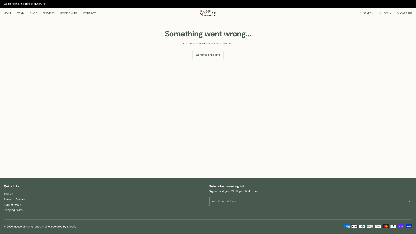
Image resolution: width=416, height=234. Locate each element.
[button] (366, 13)
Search (8, 193)
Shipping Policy (13, 210)
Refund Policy (12, 205)
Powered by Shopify (63, 226)
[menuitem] (8, 13)
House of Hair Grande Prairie (32, 226)
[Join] (408, 201)
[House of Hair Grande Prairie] (208, 13)
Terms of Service (15, 199)
